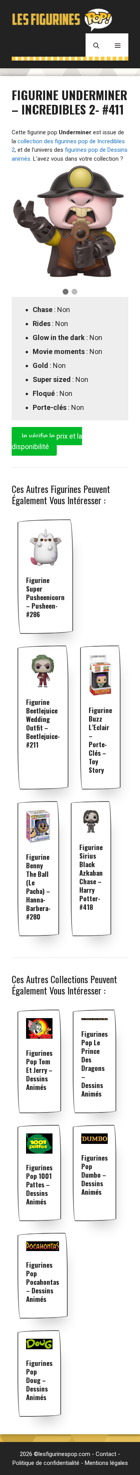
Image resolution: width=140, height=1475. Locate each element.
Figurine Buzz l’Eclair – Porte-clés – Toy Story (100, 740)
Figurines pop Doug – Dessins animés (39, 1380)
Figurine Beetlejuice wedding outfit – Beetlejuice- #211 (43, 723)
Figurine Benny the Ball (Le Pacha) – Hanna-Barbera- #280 (38, 886)
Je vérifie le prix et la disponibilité (47, 441)
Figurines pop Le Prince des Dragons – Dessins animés (94, 1063)
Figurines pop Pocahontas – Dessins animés (42, 1282)
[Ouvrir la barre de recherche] (96, 45)
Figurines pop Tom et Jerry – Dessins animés (39, 1070)
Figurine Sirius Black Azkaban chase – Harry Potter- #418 (91, 877)
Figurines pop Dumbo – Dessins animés (94, 1175)
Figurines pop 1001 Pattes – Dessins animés (39, 1184)
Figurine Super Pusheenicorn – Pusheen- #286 (45, 597)
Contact (106, 1454)
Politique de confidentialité (45, 1462)
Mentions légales (106, 1462)
